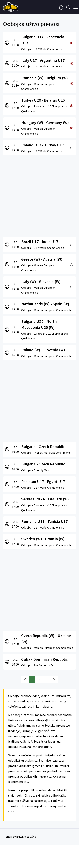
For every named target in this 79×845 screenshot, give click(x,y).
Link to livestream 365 (11, 7)
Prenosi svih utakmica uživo (19, 836)
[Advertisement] (39, 195)
